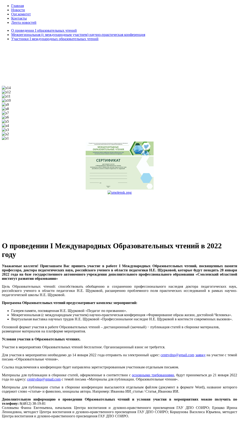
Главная (17, 6)
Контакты (19, 18)
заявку (200, 355)
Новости (18, 10)
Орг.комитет (21, 14)
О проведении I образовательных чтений (44, 30)
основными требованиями (153, 375)
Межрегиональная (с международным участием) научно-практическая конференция (78, 35)
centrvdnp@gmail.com (177, 355)
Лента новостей (23, 22)
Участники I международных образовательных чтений (54, 39)
